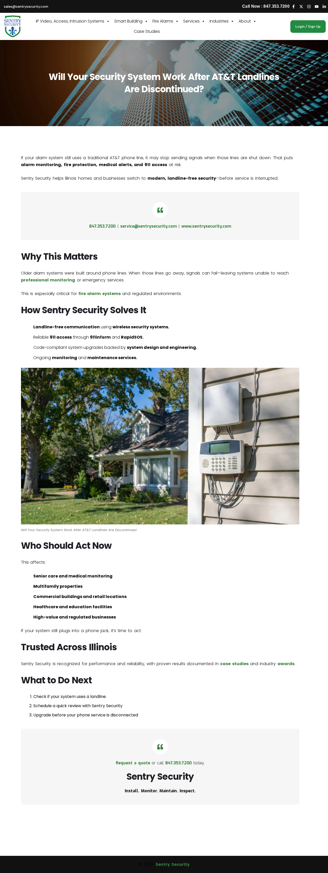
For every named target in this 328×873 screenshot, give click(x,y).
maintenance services (111, 358)
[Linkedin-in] (324, 6)
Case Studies (147, 31)
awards (286, 664)
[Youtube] (316, 6)
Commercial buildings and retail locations (80, 597)
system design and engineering (161, 347)
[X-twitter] (301, 6)
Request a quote (133, 763)
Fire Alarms (162, 21)
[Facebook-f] (293, 6)
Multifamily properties (58, 586)
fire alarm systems (99, 294)
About (245, 21)
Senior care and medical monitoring (72, 576)
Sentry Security (172, 864)
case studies (234, 664)
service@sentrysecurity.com (148, 226)
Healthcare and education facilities (72, 607)
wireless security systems (140, 327)
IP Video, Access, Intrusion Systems (70, 21)
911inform (100, 337)
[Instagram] (309, 6)
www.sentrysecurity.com (206, 226)
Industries (219, 21)
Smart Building (128, 21)
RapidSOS (131, 337)
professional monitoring (48, 280)
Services (191, 21)
